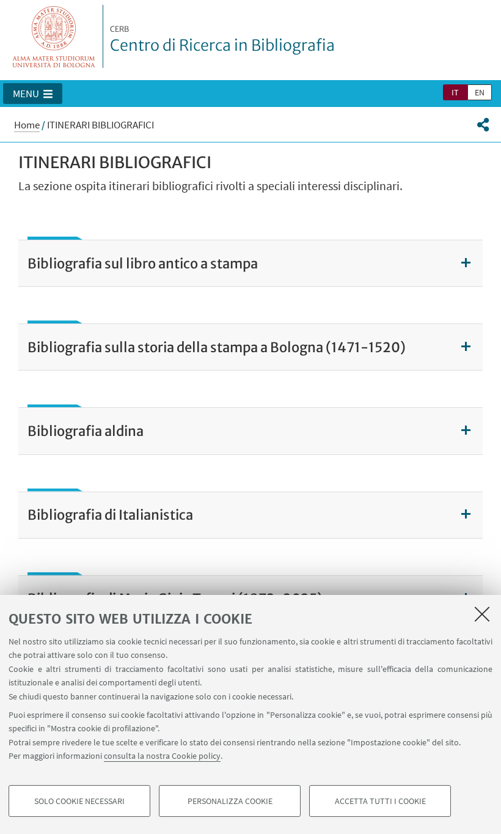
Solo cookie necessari (79, 800)
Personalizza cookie (230, 800)
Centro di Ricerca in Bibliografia (222, 39)
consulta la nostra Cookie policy (162, 755)
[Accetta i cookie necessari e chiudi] (482, 614)
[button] (32, 93)
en (480, 92)
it (455, 92)
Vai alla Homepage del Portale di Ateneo (54, 36)
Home (27, 124)
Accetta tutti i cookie (380, 800)
